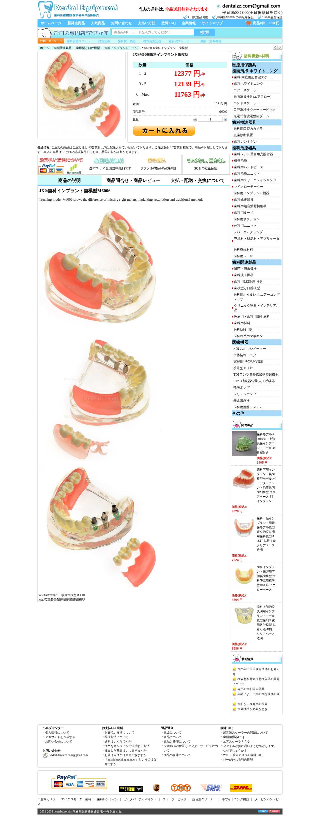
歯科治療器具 (244, 148)
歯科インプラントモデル (121, 48)
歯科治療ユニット (247, 173)
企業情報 (189, 23)
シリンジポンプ (245, 394)
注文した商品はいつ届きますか (125, 750)
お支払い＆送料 (112, 728)
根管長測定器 (152, 41)
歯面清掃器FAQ (233, 737)
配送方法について (116, 737)
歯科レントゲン (245, 141)
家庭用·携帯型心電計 (249, 361)
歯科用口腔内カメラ (248, 128)
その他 (238, 413)
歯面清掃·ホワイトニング (255, 71)
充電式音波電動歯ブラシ (251, 116)
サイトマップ (212, 23)
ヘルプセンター (53, 728)
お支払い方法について (119, 732)
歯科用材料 (242, 323)
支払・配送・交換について (198, 180)
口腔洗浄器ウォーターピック (255, 109)
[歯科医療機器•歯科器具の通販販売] (78, 18)
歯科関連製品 (63, 48)
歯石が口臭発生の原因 (253, 704)
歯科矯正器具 (244, 199)
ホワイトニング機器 (235, 799)
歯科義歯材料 (243, 249)
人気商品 (98, 23)
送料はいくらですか (118, 741)
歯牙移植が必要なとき (253, 709)
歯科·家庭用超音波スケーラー (255, 77)
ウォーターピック (174, 799)
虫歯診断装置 (243, 135)
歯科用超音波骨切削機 (250, 206)
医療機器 (240, 342)
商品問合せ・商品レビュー (133, 180)
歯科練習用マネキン (248, 336)
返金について (173, 732)
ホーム (44, 48)
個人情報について (57, 732)
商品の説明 (69, 180)
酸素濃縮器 (242, 400)
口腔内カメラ (47, 799)
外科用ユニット (245, 225)
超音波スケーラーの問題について (245, 732)
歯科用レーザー (245, 256)
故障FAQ (169, 23)
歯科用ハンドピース (248, 167)
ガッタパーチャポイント (140, 799)
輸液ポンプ (242, 387)
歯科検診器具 (244, 122)
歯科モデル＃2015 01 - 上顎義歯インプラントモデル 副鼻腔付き (266, 443)
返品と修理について (177, 741)
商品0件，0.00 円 (266, 23)
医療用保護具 (244, 65)
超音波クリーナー (204, 799)
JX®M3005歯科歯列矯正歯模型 (64, 599)
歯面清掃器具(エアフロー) (252, 96)
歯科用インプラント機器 (251, 193)
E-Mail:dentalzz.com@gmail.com (68, 755)
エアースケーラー (247, 90)
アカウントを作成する (60, 737)
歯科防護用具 (243, 329)
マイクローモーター (248, 186)
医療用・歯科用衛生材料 (252, 316)
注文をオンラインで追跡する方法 (127, 746)
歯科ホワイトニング (248, 83)
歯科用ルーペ (244, 212)
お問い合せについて (58, 741)
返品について (173, 737)
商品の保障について (177, 755)
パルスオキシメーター (250, 348)
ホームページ (51, 23)
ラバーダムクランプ (248, 232)
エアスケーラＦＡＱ (236, 741)
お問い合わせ (121, 23)
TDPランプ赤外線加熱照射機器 (256, 374)
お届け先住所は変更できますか (125, 755)
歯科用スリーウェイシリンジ (255, 180)
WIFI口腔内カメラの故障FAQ (242, 755)
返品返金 (167, 728)
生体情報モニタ (245, 355)
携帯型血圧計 (243, 368)
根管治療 (104, 41)
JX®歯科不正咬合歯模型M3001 (64, 595)
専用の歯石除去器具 (251, 689)
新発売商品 (76, 23)
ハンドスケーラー (247, 103)
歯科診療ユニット (79, 41)
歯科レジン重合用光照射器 (253, 154)
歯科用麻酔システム (248, 407)
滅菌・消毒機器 (210, 41)
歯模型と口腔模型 (88, 48)
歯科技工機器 (127, 41)
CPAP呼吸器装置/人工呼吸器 (254, 381)
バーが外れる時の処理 (238, 759)
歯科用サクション (247, 219)
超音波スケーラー (181, 41)
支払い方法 (147, 23)
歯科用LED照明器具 (248, 281)
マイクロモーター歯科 (76, 799)
